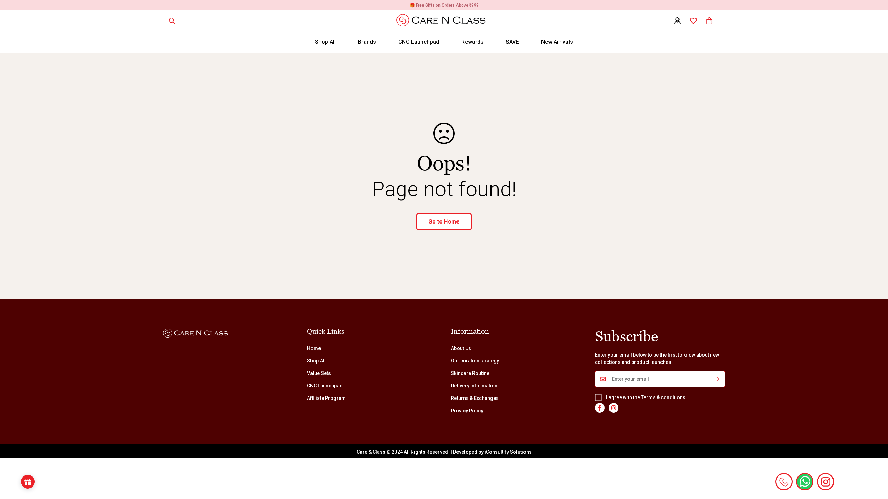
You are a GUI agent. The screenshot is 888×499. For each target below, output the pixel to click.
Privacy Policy (467, 410)
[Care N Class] (444, 20)
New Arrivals (557, 41)
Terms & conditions (663, 397)
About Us (461, 348)
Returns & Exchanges (475, 398)
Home (314, 348)
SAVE (512, 41)
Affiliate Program (326, 398)
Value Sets (319, 373)
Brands (367, 41)
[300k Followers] (600, 408)
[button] (709, 21)
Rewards (472, 41)
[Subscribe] (717, 379)
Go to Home (444, 221)
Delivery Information (474, 385)
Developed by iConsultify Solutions (492, 452)
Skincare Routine (470, 373)
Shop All (325, 41)
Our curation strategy (475, 361)
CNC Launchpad (418, 41)
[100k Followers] (613, 408)
